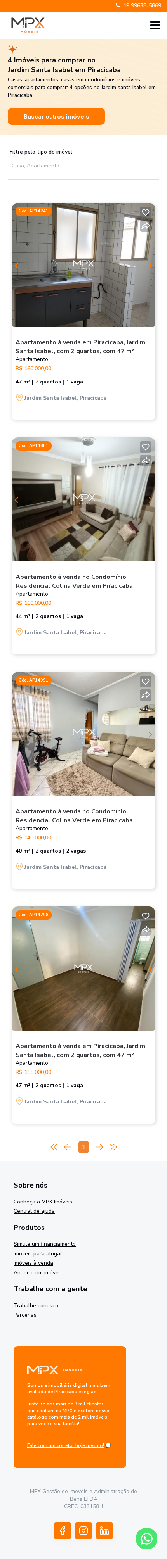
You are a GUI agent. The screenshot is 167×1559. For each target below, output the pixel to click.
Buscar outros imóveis (56, 116)
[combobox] (80, 165)
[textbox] (82, 165)
